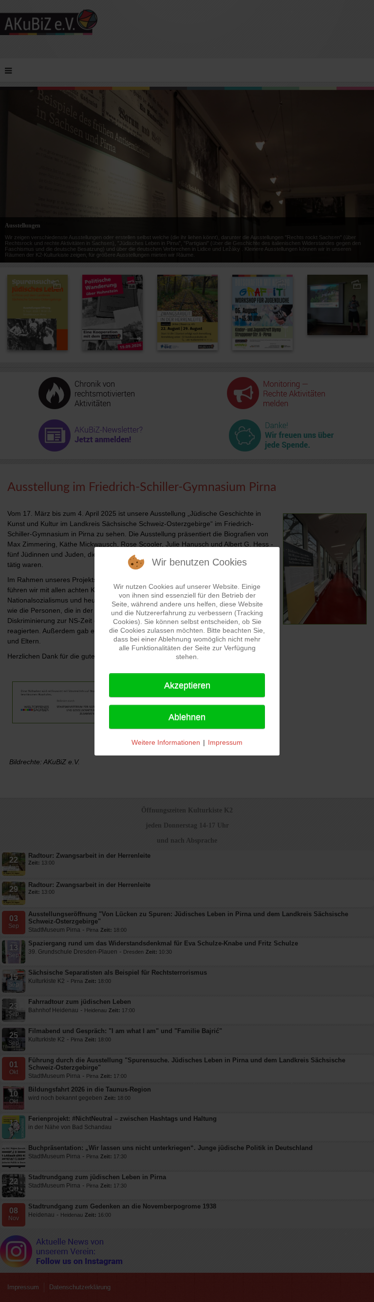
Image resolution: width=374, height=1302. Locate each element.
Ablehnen (187, 717)
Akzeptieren (187, 685)
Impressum (225, 742)
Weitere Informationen (165, 742)
